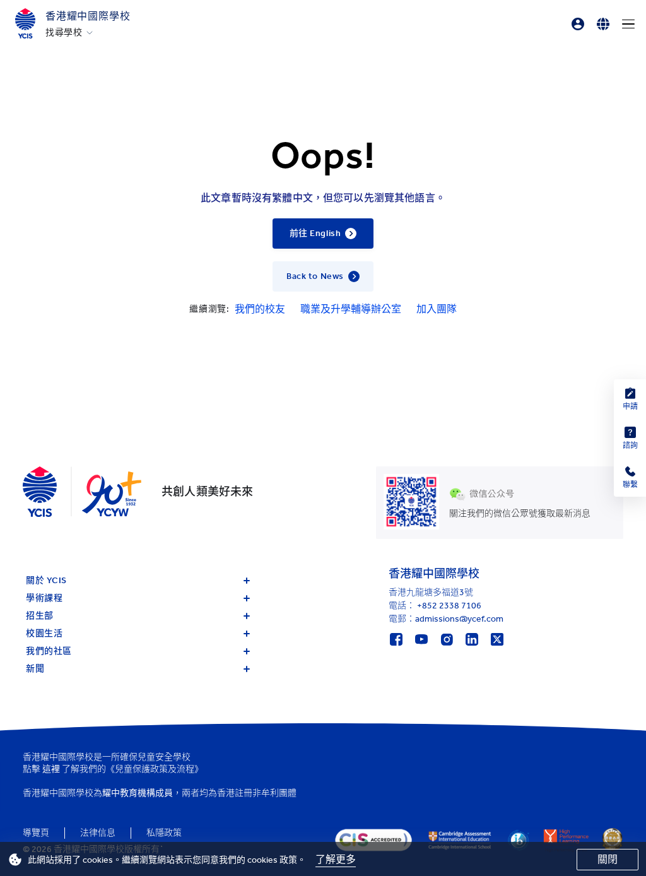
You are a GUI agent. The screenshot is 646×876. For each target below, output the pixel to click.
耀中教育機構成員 (137, 793)
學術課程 (44, 598)
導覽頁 (36, 832)
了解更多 (335, 859)
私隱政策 (164, 832)
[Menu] (628, 24)
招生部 (40, 615)
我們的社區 (49, 651)
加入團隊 (436, 309)
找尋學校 (64, 32)
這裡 (51, 769)
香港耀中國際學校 (87, 16)
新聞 (35, 668)
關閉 (607, 859)
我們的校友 (260, 309)
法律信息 (97, 832)
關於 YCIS (46, 580)
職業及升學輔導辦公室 (350, 309)
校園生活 (44, 633)
